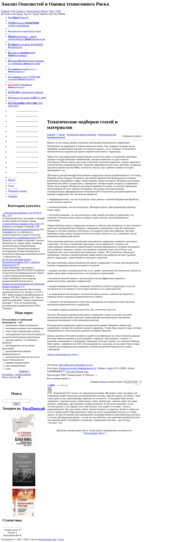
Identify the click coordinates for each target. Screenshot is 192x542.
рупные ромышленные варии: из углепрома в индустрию (26, 62)
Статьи (61, 134)
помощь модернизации (17, 362)
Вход (52, 11)
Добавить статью (131, 136)
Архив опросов (23, 374)
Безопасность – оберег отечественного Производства (26, 37)
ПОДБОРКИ (32, 23)
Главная (5, 11)
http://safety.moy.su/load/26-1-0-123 (76, 365)
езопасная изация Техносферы (21, 54)
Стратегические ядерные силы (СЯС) (21, 224)
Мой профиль (18, 11)
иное (8, 368)
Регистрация (33, 11)
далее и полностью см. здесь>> (63, 354)
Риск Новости (18, 17)
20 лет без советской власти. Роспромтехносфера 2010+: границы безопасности (21, 262)
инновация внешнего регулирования (25, 328)
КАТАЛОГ (14, 92)
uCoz (61, 539)
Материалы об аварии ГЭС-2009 (27, 97)
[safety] (50, 393)
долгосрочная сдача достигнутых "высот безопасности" (21, 358)
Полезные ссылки (17, 191)
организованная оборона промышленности (16, 353)
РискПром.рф (33, 408)
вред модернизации (16, 365)
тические (20, 23)
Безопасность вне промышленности (20, 229)
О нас (11, 185)
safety (110, 368)
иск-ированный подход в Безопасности (22, 70)
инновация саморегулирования (22, 325)
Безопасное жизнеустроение (81, 134)
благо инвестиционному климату (23, 331)
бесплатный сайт (47, 539)
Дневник (12, 196)
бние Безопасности (20, 86)
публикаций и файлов (31, 92)
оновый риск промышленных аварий (24, 31)
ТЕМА (11, 23)
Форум (11, 180)
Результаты (7, 374)
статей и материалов (18, 25)
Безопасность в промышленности (19, 237)
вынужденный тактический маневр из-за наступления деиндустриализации (24, 335)
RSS (58, 11)
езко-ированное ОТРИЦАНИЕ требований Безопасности (24, 78)
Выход (44, 11)
